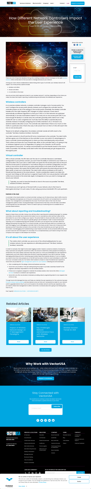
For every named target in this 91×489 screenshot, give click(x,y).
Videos (64, 443)
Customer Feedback (79, 443)
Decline (79, 481)
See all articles (45, 350)
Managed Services (28, 454)
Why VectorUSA (37, 3)
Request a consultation (78, 3)
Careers (53, 453)
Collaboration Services (29, 440)
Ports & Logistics (43, 446)
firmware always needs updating (15, 282)
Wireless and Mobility (29, 462)
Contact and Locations (78, 435)
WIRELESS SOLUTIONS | (20, 291)
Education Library (67, 435)
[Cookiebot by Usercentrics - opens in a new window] (9, 486)
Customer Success (55, 443)
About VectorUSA (55, 435)
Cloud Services (27, 437)
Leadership (53, 437)
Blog (64, 437)
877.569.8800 (10, 445)
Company (45, 3)
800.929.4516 (10, 439)
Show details (22, 486)
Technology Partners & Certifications (56, 446)
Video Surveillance (28, 459)
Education (41, 435)
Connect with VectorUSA (77, 56)
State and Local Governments (42, 449)
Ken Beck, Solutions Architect (52, 26)
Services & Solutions (25, 3)
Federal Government (44, 440)
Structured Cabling (28, 457)
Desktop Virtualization (29, 451)
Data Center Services (29, 446)
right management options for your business (33, 261)
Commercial (42, 437)
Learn (51, 3)
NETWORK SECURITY (32, 291)
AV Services (27, 435)
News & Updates (55, 450)
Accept (79, 477)
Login (67, 3)
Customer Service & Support (79, 439)
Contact (62, 3)
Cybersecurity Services (29, 443)
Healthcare (42, 443)
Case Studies (66, 440)
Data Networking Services (30, 448)
